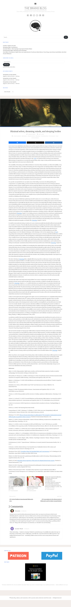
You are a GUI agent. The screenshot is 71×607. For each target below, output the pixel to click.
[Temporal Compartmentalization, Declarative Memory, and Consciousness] (54, 483)
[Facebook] (28, 15)
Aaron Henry (52, 52)
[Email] (43, 15)
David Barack (12, 52)
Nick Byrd (16, 50)
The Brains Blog (35, 8)
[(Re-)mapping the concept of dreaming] (17, 481)
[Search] (66, 37)
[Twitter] (37, 15)
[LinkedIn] (31, 15)
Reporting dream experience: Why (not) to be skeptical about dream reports (35, 460)
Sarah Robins (58, 52)
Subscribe (6, 64)
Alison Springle (15, 48)
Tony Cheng (46, 52)
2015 (35, 158)
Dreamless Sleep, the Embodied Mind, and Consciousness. (35, 451)
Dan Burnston (14, 47)
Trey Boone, (34, 52)
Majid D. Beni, (18, 52)
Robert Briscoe (40, 52)
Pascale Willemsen (7, 53)
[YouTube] (40, 15)
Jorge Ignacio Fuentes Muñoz (25, 48)
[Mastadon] (34, 15)
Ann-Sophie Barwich (26, 52)
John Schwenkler (23, 50)
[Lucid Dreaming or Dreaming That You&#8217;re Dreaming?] (35, 481)
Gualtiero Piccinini (11, 45)
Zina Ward (64, 52)
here (56, 232)
